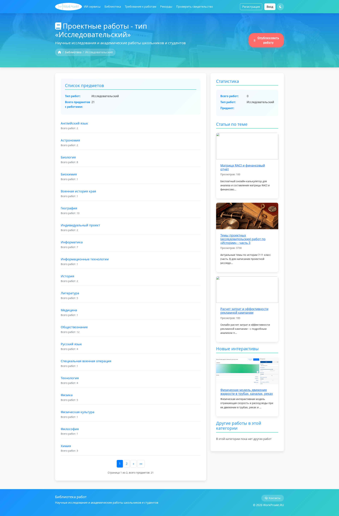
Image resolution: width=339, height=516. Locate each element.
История (67, 276)
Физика (67, 395)
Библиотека (113, 6)
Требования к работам (140, 6)
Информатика (72, 242)
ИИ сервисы (92, 6)
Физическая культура (77, 412)
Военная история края (78, 191)
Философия (70, 429)
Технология (70, 378)
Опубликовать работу (268, 40)
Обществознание (74, 327)
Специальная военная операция (86, 361)
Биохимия (69, 174)
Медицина (69, 310)
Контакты (274, 498)
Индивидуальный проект (80, 225)
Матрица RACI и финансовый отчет (242, 167)
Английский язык (74, 123)
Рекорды (166, 6)
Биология (68, 157)
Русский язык (71, 344)
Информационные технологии (85, 259)
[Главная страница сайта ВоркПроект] (68, 6)
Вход (270, 7)
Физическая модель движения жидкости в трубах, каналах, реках (246, 392)
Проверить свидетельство (194, 6)
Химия (66, 446)
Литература (70, 293)
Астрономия (70, 140)
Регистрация (251, 7)
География (69, 208)
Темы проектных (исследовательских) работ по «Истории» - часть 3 (243, 239)
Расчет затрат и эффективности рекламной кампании (244, 311)
